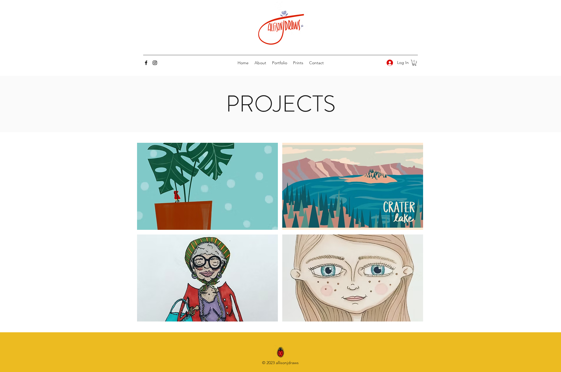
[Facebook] (146, 63)
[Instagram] (155, 63)
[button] (414, 63)
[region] (207, 186)
